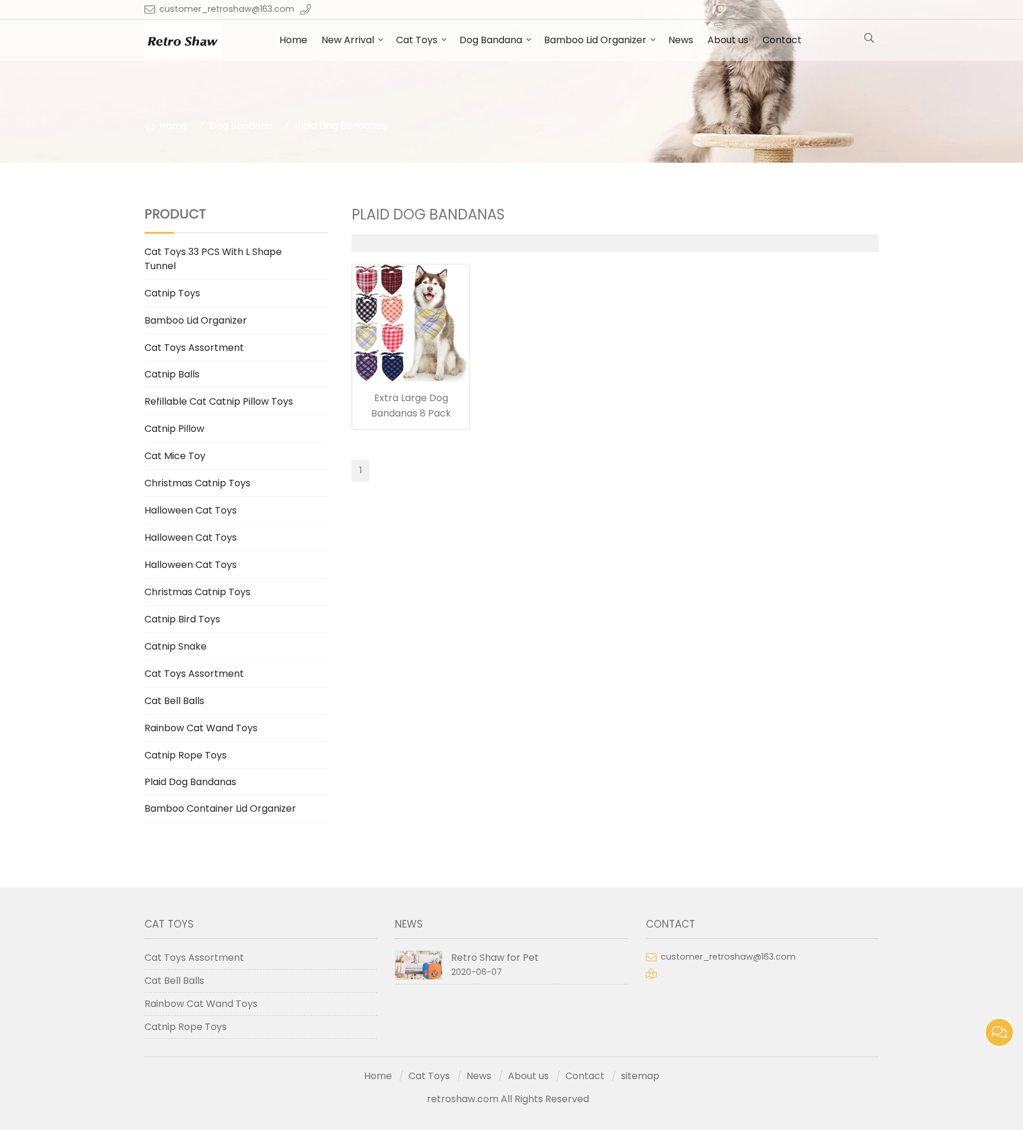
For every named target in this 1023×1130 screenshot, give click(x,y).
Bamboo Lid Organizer (595, 40)
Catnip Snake (175, 646)
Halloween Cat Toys (190, 510)
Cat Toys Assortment (194, 347)
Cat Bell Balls (174, 701)
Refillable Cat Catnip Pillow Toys (218, 401)
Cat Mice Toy (174, 456)
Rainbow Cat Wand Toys (201, 728)
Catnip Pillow (174, 428)
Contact (782, 40)
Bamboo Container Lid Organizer (220, 808)
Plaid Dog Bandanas (341, 126)
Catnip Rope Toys (185, 755)
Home (293, 40)
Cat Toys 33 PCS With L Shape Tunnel (213, 259)
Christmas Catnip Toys (197, 483)
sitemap (640, 1076)
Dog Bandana (490, 40)
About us (727, 40)
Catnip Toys (172, 293)
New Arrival (347, 40)
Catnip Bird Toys (182, 619)
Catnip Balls (172, 374)
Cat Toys (416, 40)
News (680, 40)
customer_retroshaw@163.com (226, 9)
